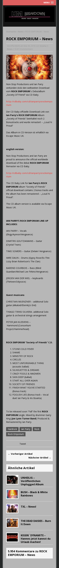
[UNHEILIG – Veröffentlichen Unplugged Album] (12, 482)
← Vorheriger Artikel (20, 453)
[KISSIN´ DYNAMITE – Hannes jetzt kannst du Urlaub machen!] (12, 539)
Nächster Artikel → (39, 457)
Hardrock (12, 429)
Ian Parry (25, 429)
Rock (36, 429)
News (9, 49)
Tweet (23, 443)
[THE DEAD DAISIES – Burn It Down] (12, 525)
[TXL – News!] (12, 510)
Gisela (43, 45)
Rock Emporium (16, 434)
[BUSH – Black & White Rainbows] (12, 496)
